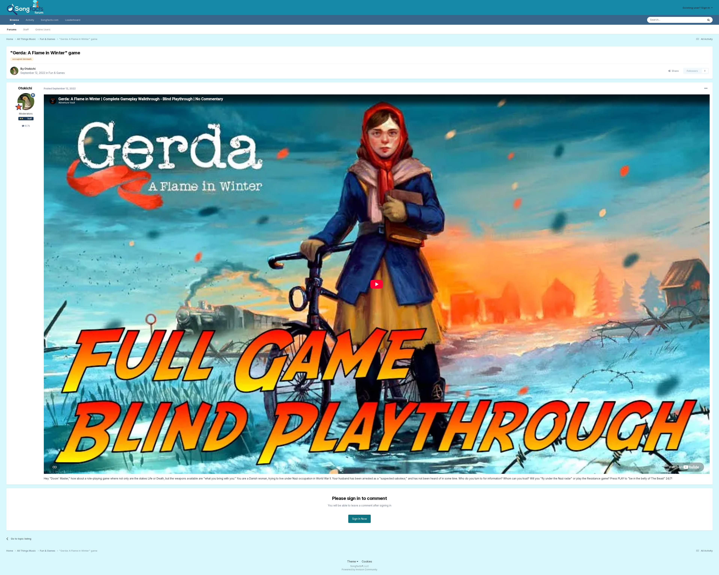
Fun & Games (57, 72)
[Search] (708, 20)
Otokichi (30, 68)
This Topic (693, 19)
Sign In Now (359, 518)
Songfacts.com (49, 19)
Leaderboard (72, 19)
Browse (14, 19)
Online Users (42, 29)
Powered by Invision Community (359, 569)
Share (674, 70)
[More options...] (706, 88)
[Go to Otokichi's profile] (14, 71)
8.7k (27, 125)
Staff (26, 29)
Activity (30, 19)
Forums (11, 29)
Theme (352, 561)
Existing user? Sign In (697, 7)
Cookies (367, 561)
